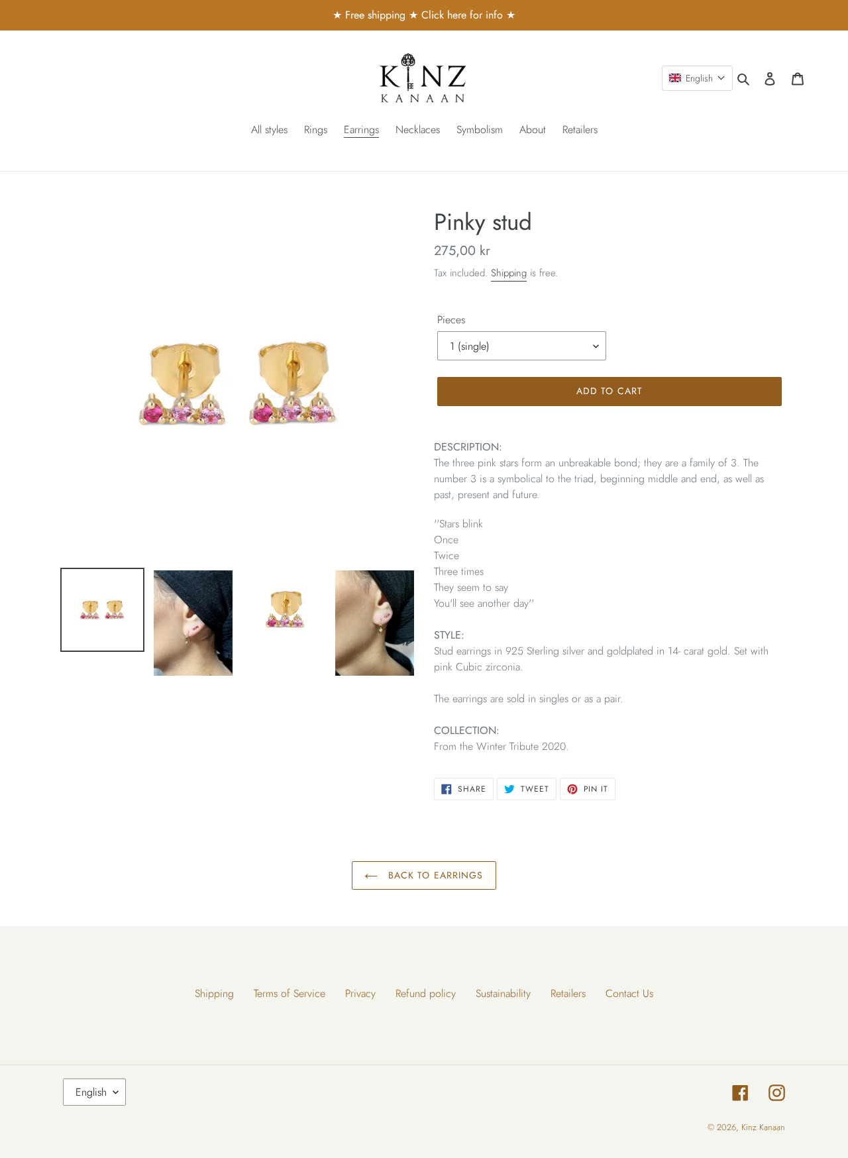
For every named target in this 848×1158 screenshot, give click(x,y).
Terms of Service (289, 993)
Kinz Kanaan (763, 1127)
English (91, 1092)
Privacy (360, 993)
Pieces (451, 319)
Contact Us (629, 993)
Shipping (509, 273)
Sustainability (503, 993)
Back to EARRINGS (433, 875)
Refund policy (426, 993)
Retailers (568, 993)
